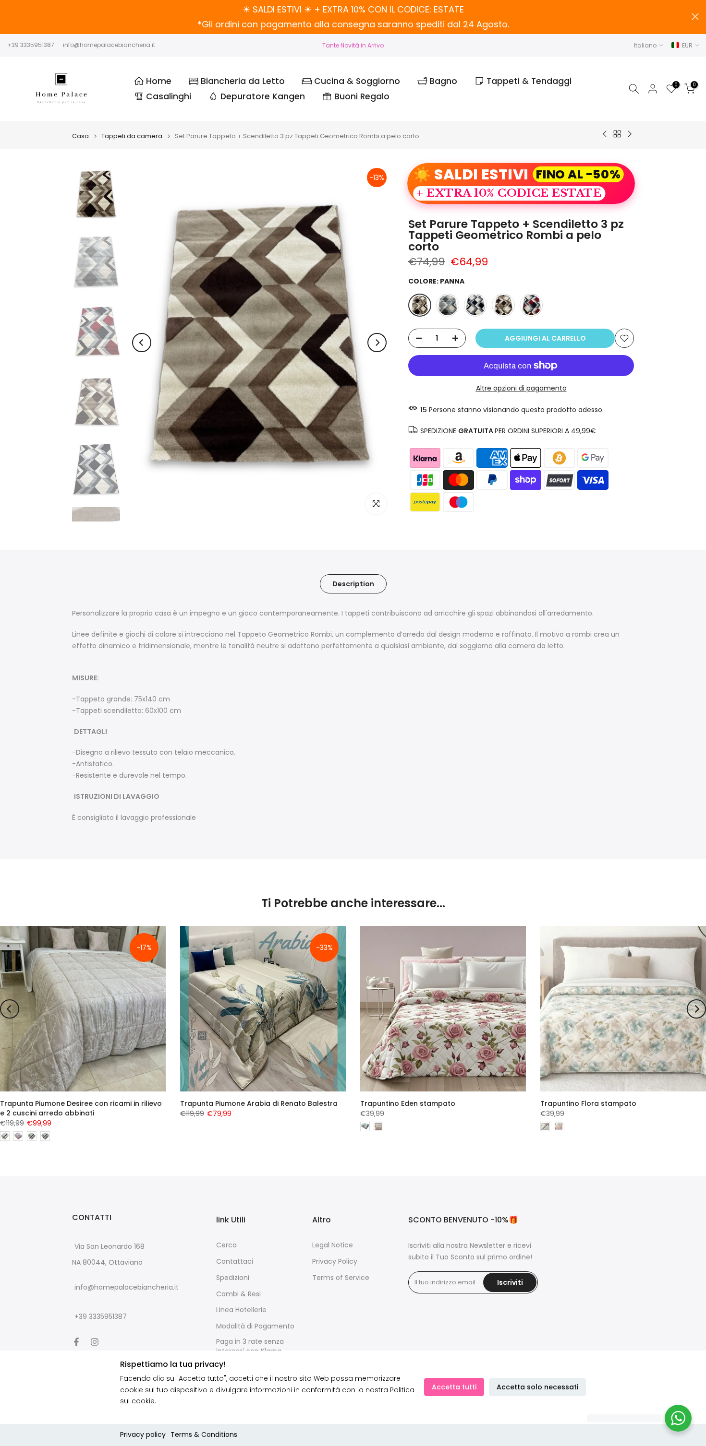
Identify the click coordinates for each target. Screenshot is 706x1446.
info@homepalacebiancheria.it (109, 45)
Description (353, 584)
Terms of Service (340, 1277)
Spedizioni (232, 1277)
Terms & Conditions (203, 1434)
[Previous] (141, 342)
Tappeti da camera (131, 136)
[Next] (377, 342)
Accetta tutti (454, 1387)
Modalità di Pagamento (255, 1326)
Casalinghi (168, 96)
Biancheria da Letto (243, 81)
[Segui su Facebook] (76, 1342)
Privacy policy (143, 1434)
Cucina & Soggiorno (357, 81)
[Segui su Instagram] (94, 1342)
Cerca (226, 1245)
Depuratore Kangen (262, 96)
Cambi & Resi (238, 1294)
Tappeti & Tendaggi (529, 81)
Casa (80, 136)
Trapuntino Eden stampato (407, 1103)
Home (158, 81)
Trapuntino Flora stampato (588, 1103)
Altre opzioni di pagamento (521, 388)
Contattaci (234, 1261)
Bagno (443, 81)
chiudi (10, 16)
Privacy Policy (334, 1261)
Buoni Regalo (362, 96)
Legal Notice (332, 1245)
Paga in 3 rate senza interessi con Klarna (250, 1346)
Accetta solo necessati (537, 1387)
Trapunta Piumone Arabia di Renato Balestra (259, 1103)
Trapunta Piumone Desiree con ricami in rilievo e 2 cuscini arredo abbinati (81, 1108)
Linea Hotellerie (241, 1310)
